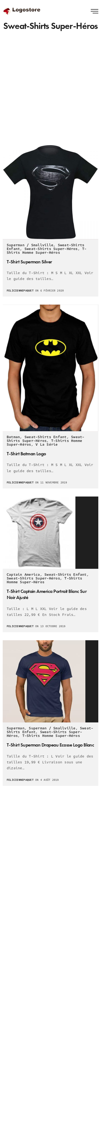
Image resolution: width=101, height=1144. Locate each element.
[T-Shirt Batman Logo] (50, 368)
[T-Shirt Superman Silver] (50, 192)
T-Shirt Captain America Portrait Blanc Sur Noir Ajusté (46, 594)
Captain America (23, 574)
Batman (13, 437)
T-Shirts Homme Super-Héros (47, 250)
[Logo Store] (22, 10)
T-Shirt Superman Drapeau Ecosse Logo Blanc (50, 745)
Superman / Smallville (30, 245)
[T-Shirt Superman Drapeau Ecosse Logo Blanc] (50, 681)
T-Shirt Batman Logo (26, 453)
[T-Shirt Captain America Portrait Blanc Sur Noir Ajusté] (50, 533)
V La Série (47, 444)
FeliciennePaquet (20, 291)
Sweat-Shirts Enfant (46, 437)
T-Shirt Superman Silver (29, 262)
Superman (16, 728)
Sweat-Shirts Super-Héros (51, 249)
